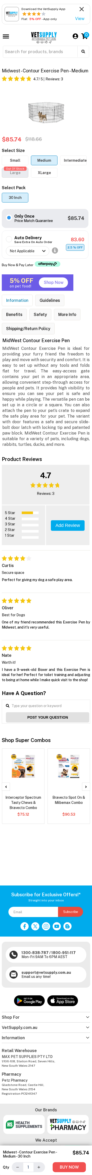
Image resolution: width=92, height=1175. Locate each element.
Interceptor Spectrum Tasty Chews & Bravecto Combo (23, 802)
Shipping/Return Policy (28, 328)
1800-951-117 (63, 953)
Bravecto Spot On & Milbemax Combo (68, 800)
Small (15, 160)
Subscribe (70, 912)
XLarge (44, 173)
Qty (6, 1167)
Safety (40, 314)
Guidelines (50, 300)
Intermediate (75, 160)
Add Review (67, 525)
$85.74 (76, 218)
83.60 (77, 239)
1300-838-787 (35, 953)
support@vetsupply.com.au (46, 972)
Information (17, 300)
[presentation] (6, 787)
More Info (67, 314)
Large (15, 171)
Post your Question (47, 717)
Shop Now (53, 282)
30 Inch (15, 198)
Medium (44, 160)
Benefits (14, 314)
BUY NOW (69, 1167)
